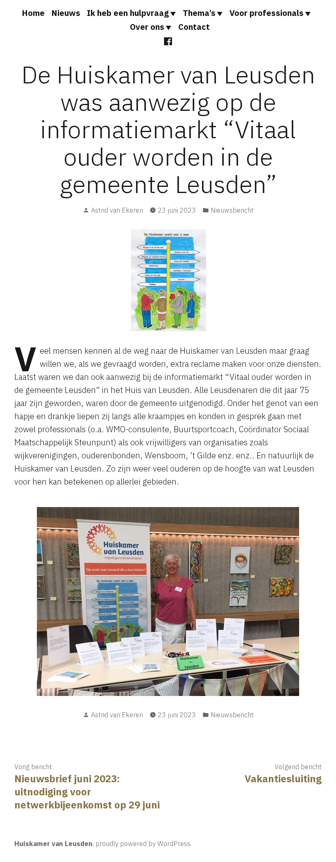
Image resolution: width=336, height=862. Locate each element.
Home (33, 12)
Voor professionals (266, 12)
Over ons (147, 26)
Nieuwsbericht (232, 210)
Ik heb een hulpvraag (128, 12)
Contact (194, 26)
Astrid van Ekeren (117, 210)
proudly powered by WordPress (143, 843)
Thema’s (199, 12)
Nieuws (65, 12)
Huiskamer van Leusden (53, 843)
